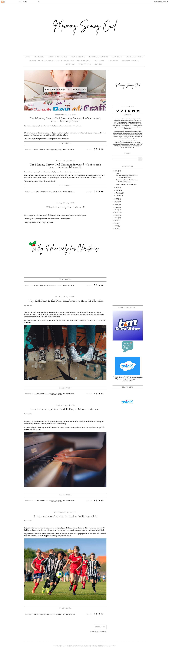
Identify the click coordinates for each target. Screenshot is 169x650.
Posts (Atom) (102, 631)
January (119, 195)
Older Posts (100, 627)
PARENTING (39, 57)
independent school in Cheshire (56, 534)
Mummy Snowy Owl (74, 646)
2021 (116, 204)
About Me (70, 64)
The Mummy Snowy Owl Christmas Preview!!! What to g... (127, 176)
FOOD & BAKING (78, 57)
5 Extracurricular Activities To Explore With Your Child (65, 516)
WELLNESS (99, 61)
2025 (116, 171)
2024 (116, 199)
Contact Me (85, 64)
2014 (116, 223)
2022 (116, 202)
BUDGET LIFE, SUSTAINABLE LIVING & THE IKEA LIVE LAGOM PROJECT (60, 61)
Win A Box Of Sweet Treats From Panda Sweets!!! (66, 88)
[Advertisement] (128, 267)
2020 (116, 207)
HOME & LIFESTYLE (134, 57)
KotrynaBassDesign (106, 646)
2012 (116, 228)
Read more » (65, 143)
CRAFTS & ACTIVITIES (57, 57)
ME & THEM (117, 57)
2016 (116, 218)
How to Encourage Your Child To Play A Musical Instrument (65, 409)
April (117, 187)
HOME (27, 57)
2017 (116, 215)
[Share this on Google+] (102, 149)
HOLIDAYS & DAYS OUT (98, 57)
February (119, 193)
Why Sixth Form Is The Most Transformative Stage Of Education (65, 301)
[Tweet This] (99, 149)
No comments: (68, 149)
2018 (116, 212)
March (118, 190)
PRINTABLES (113, 61)
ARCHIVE (98, 64)
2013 (116, 226)
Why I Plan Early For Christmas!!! (65, 207)
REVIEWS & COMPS (130, 61)
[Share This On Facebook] (94, 149)
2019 (116, 210)
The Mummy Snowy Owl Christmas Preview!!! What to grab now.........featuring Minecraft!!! (65, 166)
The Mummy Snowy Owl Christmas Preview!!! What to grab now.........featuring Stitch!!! (65, 120)
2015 (116, 220)
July (117, 173)
